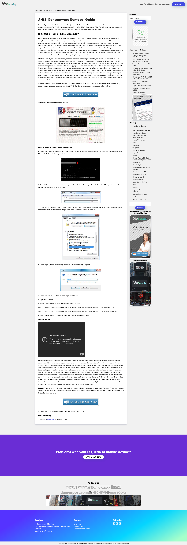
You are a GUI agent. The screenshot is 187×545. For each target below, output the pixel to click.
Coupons (135, 148)
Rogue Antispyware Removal (139, 191)
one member (99, 41)
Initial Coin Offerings (139, 182)
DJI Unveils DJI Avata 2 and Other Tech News (142, 69)
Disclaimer (126, 543)
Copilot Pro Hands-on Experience (140, 82)
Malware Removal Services (44, 524)
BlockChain (136, 145)
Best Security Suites (139, 133)
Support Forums (79, 526)
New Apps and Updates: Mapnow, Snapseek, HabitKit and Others (140, 55)
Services (158, 4)
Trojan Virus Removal (139, 194)
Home (141, 4)
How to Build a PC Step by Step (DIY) (141, 73)
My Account (166, 4)
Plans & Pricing (149, 4)
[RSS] (120, 523)
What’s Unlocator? (138, 93)
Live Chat (178, 4)
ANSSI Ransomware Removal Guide (66, 20)
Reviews (135, 187)
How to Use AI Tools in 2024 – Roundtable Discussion (142, 78)
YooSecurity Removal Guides (43, 10)
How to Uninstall (138, 177)
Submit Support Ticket (82, 529)
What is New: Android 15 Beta (141, 65)
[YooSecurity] (9, 6)
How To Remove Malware (141, 172)
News (134, 185)
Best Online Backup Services (139, 127)
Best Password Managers (141, 130)
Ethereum (135, 155)
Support (110, 543)
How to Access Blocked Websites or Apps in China (141, 159)
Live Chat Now (93, 457)
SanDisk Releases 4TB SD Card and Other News (141, 60)
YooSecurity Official (139, 199)
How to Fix (136, 162)
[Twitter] (117, 523)
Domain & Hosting (138, 150)
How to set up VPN (139, 174)
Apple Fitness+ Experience (141, 86)
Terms (121, 543)
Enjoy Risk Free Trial (139, 153)
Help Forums (104, 543)
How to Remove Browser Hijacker (141, 168)
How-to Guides (137, 179)
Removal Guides (92, 543)
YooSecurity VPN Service (44, 531)
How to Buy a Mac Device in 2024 (141, 89)
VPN (134, 197)
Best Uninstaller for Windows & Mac (139, 136)
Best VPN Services (138, 140)
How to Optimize (138, 165)
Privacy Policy (116, 543)
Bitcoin (134, 142)
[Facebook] (114, 523)
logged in (50, 419)
